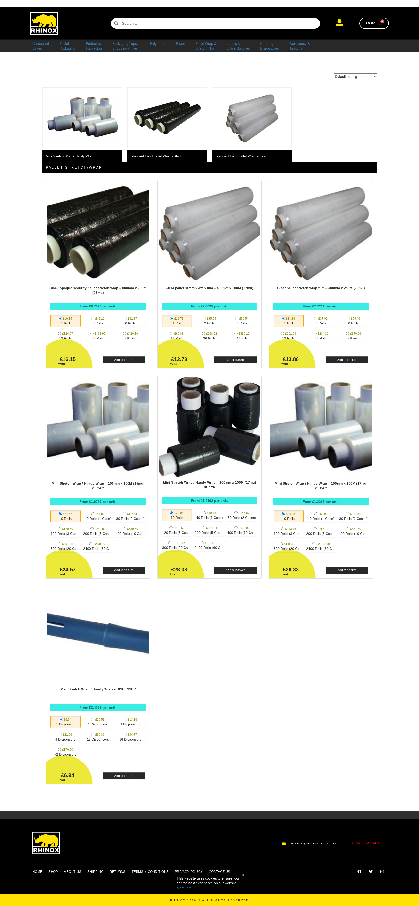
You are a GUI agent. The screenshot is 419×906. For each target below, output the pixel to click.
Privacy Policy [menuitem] (189, 872)
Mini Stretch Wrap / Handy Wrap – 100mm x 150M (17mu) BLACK (209, 485)
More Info (184, 887)
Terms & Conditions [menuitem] (150, 872)
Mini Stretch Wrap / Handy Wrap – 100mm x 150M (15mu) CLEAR (98, 485)
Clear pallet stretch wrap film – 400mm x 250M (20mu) (321, 288)
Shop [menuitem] (53, 872)
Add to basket (123, 360)
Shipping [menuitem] (95, 872)
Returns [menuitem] (118, 872)
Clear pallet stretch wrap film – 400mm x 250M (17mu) (209, 288)
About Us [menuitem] (72, 872)
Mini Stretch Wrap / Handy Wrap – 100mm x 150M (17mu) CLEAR (321, 485)
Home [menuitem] (37, 872)
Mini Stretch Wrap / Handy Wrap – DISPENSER (98, 689)
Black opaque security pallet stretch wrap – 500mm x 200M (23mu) (97, 290)
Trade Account (365, 843)
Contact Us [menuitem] (219, 872)
